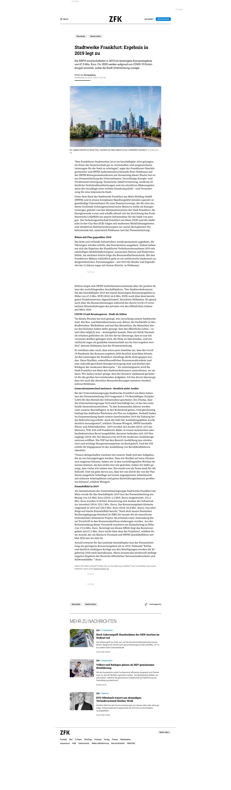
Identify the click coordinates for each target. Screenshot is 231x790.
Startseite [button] (115, 19)
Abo (163, 19)
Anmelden (149, 19)
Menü (65, 19)
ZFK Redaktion (90, 75)
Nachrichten (95, 36)
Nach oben (164, 732)
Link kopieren (155, 604)
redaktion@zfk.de (101, 569)
